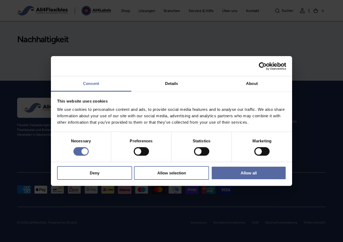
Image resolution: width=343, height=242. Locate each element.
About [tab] (252, 83)
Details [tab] (171, 83)
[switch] (141, 151)
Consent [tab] (91, 83)
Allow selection (171, 173)
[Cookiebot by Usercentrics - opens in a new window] (262, 66)
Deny (94, 173)
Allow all (249, 173)
